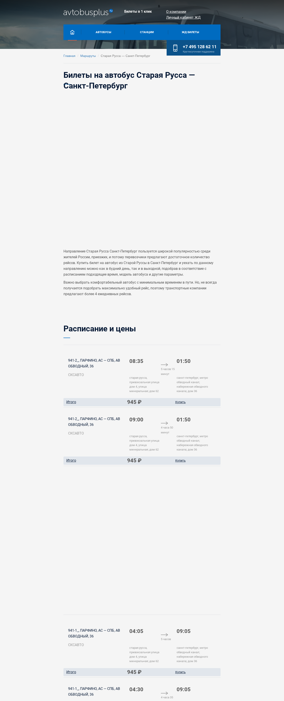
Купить (180, 402)
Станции (147, 32)
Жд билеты (190, 32)
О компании (176, 12)
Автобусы (103, 32)
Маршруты (88, 55)
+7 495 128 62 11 (200, 46)
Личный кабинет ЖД (183, 17)
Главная (69, 55)
